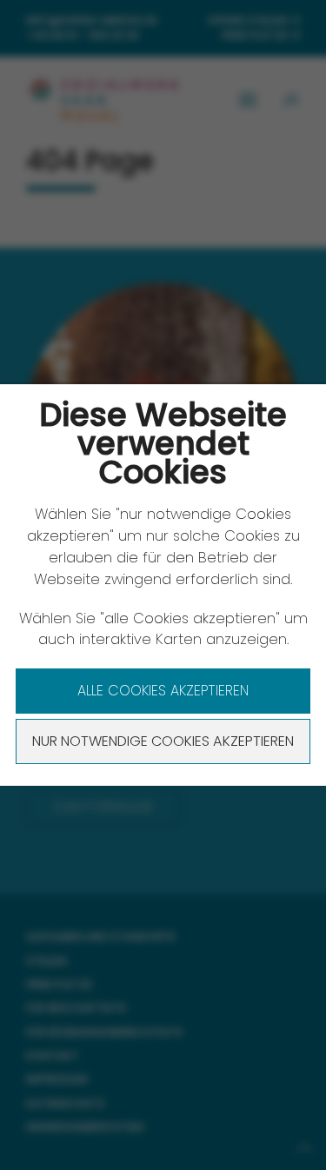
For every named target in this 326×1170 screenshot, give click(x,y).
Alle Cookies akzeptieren (163, 691)
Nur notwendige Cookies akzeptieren (163, 741)
